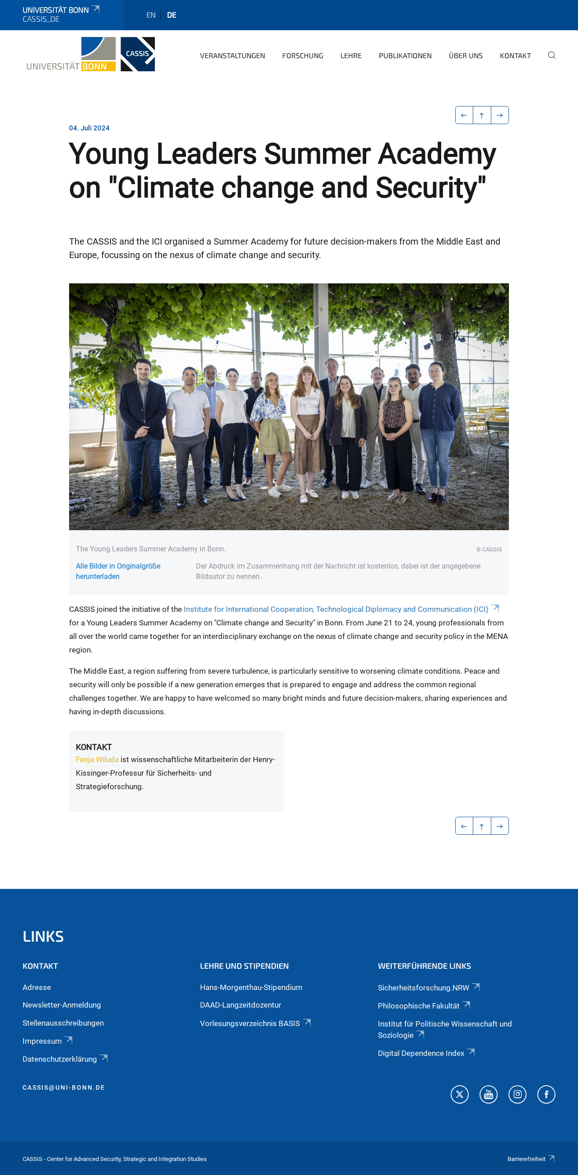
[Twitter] (460, 1096)
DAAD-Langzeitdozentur (240, 1004)
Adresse (37, 987)
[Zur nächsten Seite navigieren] (500, 115)
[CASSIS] (89, 54)
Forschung (302, 55)
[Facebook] (546, 1096)
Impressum (42, 1040)
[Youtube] (489, 1096)
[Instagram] (517, 1096)
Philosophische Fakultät (419, 1005)
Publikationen (405, 55)
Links (43, 935)
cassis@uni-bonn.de (64, 1087)
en (151, 14)
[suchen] (548, 61)
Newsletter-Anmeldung (62, 1004)
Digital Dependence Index (421, 1053)
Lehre (351, 55)
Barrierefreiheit (526, 1159)
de (172, 14)
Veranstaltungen (232, 55)
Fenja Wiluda (97, 759)
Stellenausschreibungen (63, 1022)
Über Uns (466, 55)
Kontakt (515, 55)
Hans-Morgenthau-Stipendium (251, 987)
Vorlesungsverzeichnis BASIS (250, 1023)
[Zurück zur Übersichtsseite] (482, 115)
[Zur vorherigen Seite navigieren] (464, 115)
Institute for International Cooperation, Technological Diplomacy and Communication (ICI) (336, 609)
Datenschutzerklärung (60, 1059)
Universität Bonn (56, 9)
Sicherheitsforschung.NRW (423, 987)
